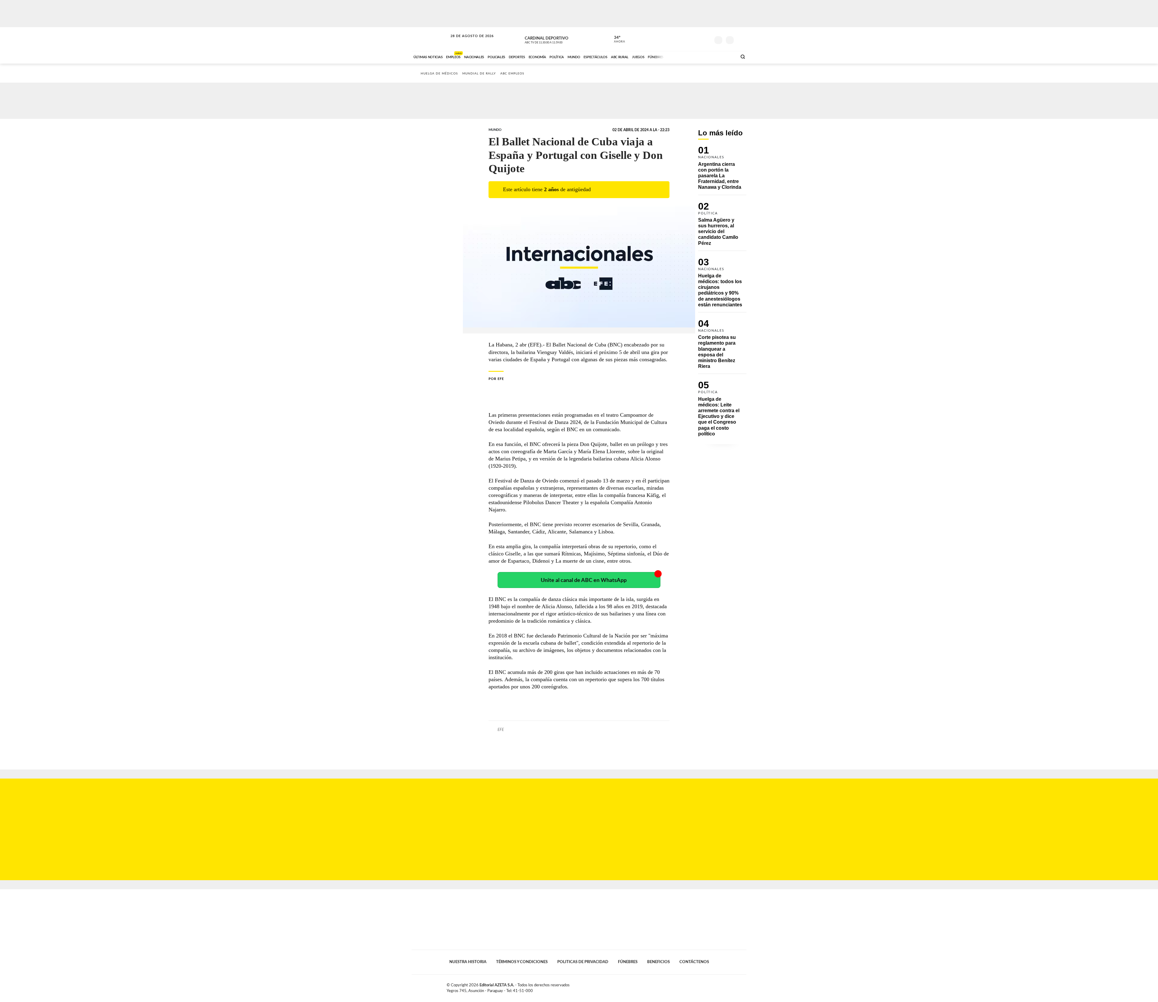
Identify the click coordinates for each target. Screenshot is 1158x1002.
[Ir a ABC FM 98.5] (725, 56)
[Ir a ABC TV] (683, 56)
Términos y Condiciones (522, 962)
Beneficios (658, 962)
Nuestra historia (467, 962)
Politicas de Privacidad (582, 962)
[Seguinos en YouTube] (697, 39)
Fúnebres (628, 962)
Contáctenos (694, 962)
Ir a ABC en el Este (466, 41)
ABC (430, 39)
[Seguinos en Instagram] (706, 39)
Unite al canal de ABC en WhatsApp (584, 580)
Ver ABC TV (555, 39)
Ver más (722, 170)
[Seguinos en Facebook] (678, 39)
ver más (616, 39)
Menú (741, 39)
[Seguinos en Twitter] (687, 39)
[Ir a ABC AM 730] (700, 56)
